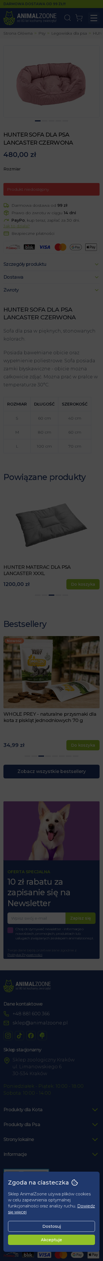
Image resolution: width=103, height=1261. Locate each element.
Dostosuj (51, 1226)
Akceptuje (51, 1239)
